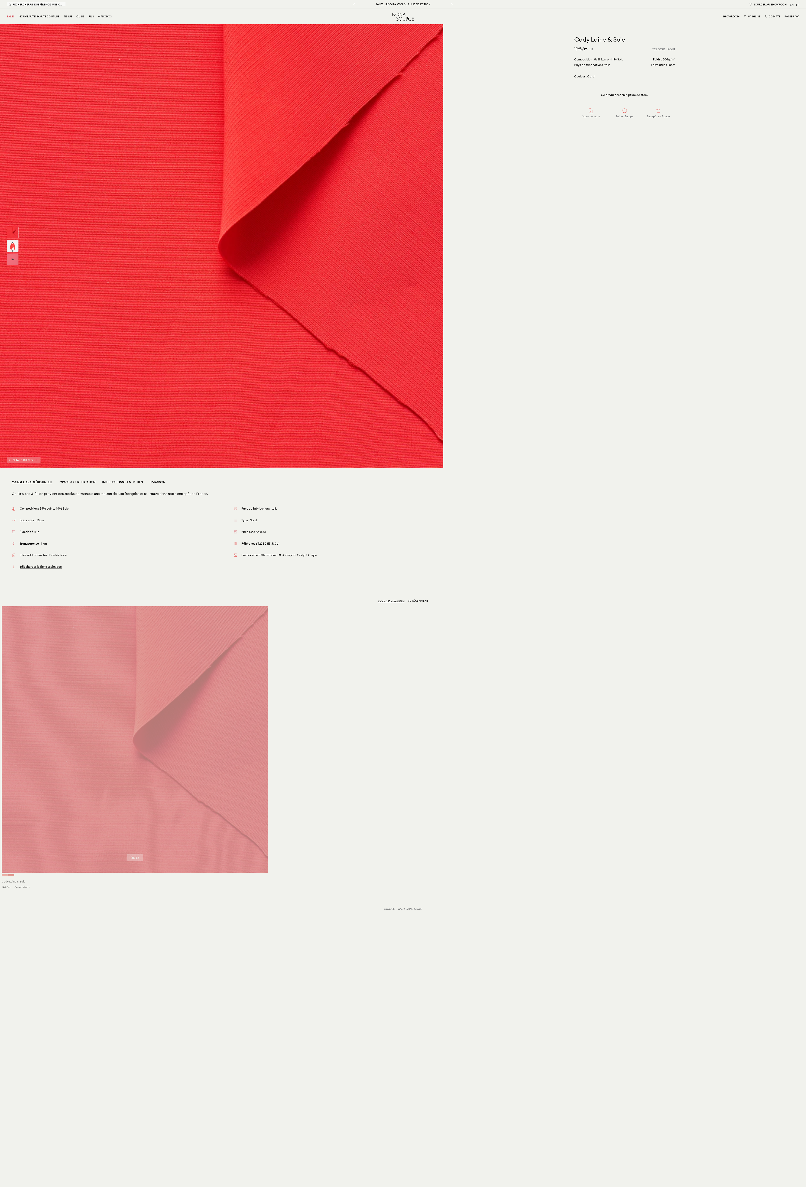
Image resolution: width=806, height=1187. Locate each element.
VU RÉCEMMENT (418, 600)
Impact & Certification (77, 482)
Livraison (157, 482)
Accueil (389, 908)
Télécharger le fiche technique (41, 567)
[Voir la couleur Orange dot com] (11, 875)
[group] (12, 232)
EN (792, 4)
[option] (221, 246)
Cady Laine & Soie (410, 908)
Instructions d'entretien (122, 482)
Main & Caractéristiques (32, 482)
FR (797, 4)
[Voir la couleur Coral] (5, 875)
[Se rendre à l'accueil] (403, 17)
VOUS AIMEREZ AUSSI (391, 600)
